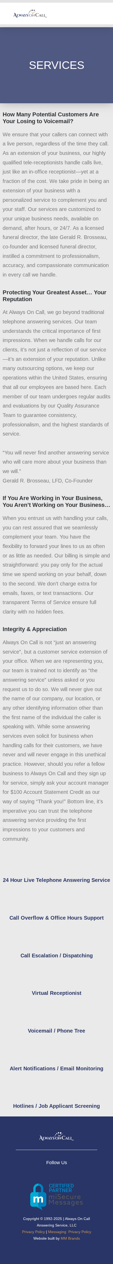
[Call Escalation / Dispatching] (56, 937)
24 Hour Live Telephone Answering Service (56, 880)
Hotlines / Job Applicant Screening (56, 1106)
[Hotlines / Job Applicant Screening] (56, 1088)
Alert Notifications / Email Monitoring (56, 1068)
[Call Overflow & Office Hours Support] (56, 899)
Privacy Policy (33, 1232)
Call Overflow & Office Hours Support (56, 918)
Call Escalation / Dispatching (56, 955)
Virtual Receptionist (56, 993)
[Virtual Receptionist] (56, 975)
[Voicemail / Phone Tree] (56, 1012)
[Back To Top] (99, 1251)
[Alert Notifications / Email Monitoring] (56, 1050)
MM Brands (70, 1238)
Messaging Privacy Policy (69, 1232)
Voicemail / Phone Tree (56, 1031)
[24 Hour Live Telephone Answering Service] (56, 862)
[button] (105, 13)
